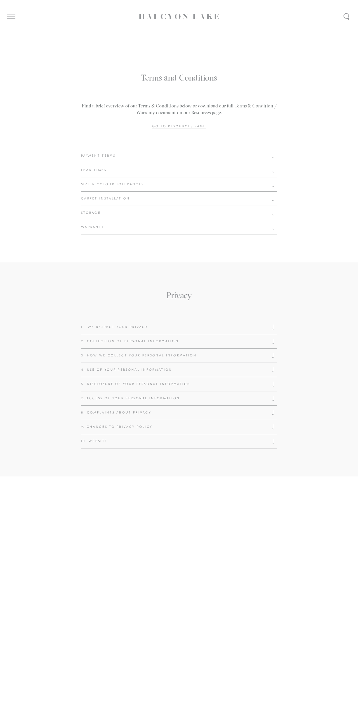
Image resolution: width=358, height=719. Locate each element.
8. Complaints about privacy (116, 412)
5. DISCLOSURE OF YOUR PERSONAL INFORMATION (136, 384)
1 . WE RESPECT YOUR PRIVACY (114, 327)
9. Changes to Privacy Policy (117, 427)
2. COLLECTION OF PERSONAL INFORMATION (130, 341)
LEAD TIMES (94, 170)
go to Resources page (179, 126)
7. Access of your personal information (130, 398)
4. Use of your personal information (126, 370)
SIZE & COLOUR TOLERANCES (112, 184)
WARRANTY (92, 227)
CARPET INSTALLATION (105, 198)
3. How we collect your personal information (139, 355)
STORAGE (91, 213)
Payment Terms (98, 156)
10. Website (94, 441)
